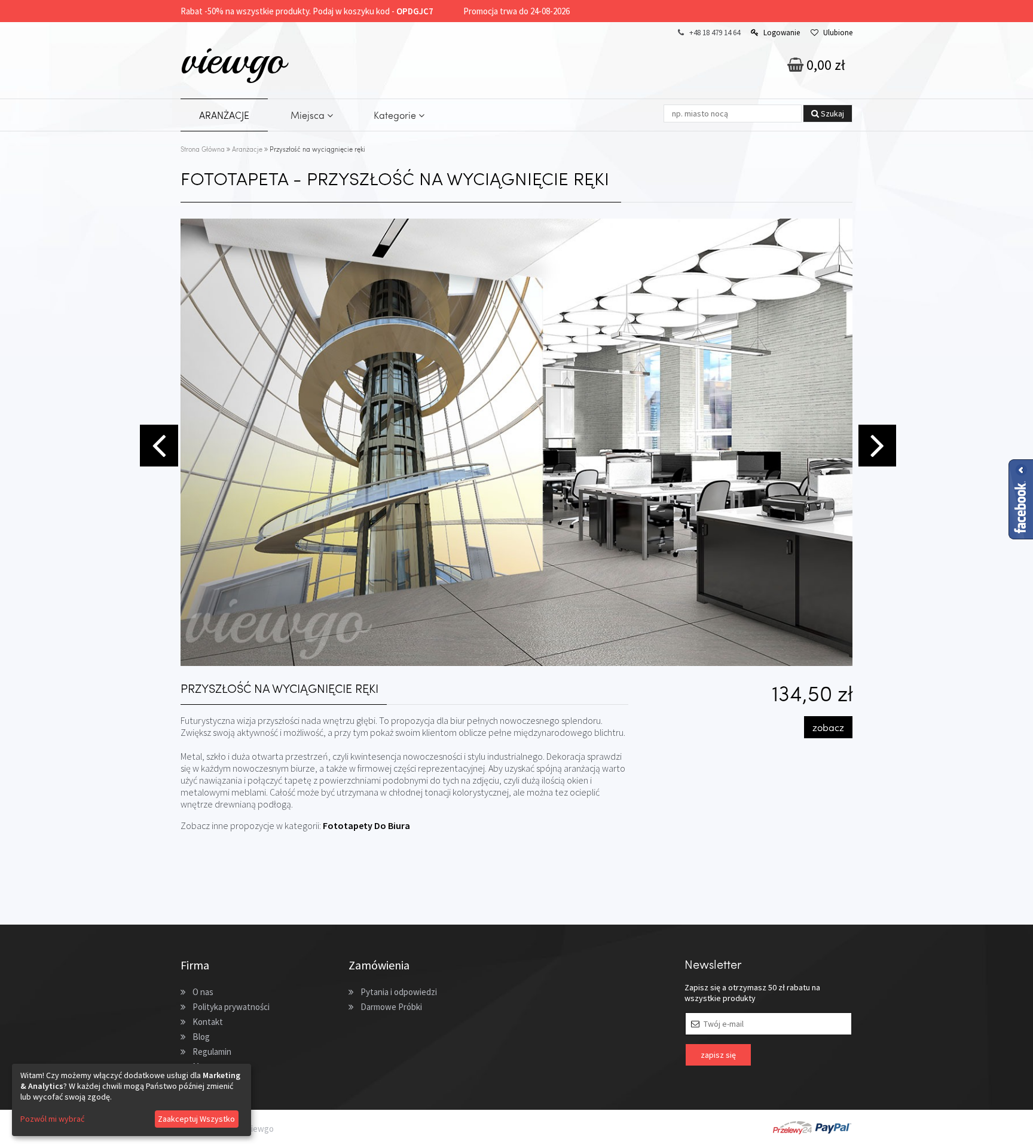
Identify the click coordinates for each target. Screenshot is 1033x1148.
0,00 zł (824, 65)
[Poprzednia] (157, 444)
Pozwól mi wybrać (52, 1118)
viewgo (233, 59)
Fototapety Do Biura (366, 825)
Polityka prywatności (231, 1006)
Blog (201, 1036)
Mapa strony (215, 1066)
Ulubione (837, 32)
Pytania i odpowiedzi (398, 991)
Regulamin (211, 1051)
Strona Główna (203, 149)
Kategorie (396, 115)
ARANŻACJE (224, 115)
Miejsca (309, 115)
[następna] (875, 444)
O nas (202, 991)
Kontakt (207, 1021)
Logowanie (781, 32)
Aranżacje (247, 149)
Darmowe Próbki (391, 1006)
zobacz (828, 727)
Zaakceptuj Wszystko (196, 1118)
